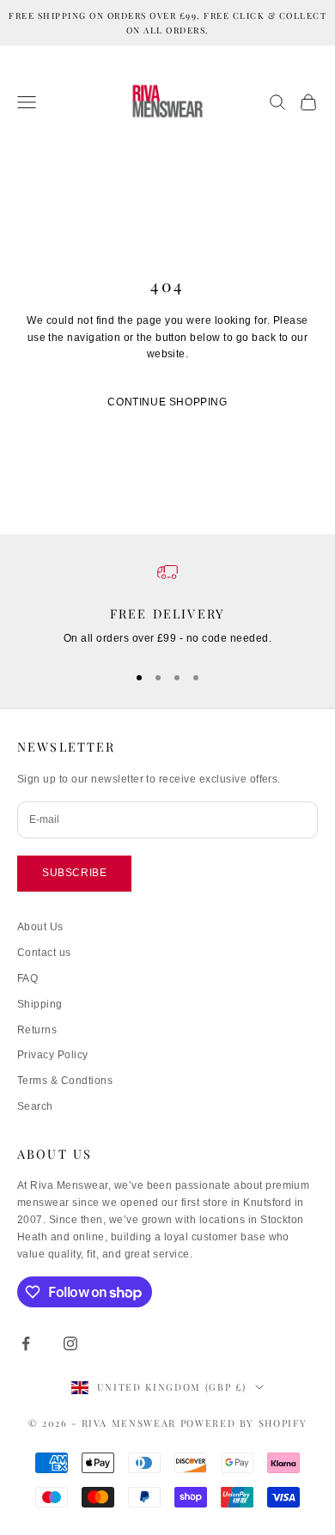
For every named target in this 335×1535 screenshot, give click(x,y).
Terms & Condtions (65, 1081)
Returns (37, 1030)
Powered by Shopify (244, 1422)
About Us (40, 927)
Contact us (44, 953)
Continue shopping (167, 402)
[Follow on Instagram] (70, 1343)
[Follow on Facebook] (25, 1343)
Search (35, 1106)
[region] (167, 605)
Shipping (40, 1004)
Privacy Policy (52, 1055)
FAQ (27, 978)
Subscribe (74, 873)
